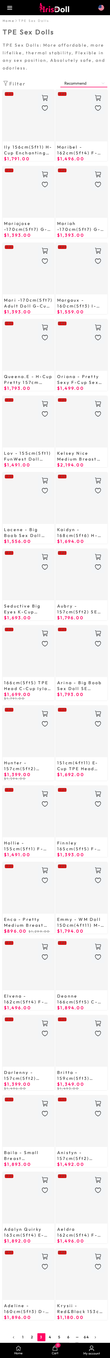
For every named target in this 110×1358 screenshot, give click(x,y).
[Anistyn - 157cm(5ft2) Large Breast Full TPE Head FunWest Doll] (81, 1121)
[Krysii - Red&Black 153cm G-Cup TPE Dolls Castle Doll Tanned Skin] (81, 1274)
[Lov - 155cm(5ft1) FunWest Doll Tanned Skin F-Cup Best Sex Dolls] (28, 422)
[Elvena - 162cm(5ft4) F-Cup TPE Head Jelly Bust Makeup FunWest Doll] (28, 964)
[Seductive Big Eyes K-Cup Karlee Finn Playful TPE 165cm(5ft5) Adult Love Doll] (28, 574)
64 (86, 1337)
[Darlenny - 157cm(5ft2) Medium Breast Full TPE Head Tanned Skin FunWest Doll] (28, 1041)
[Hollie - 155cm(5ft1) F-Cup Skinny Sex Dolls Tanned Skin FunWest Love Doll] (28, 811)
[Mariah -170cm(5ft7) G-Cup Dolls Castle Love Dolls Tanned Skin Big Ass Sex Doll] (81, 192)
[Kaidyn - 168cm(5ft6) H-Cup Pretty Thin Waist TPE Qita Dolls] (81, 498)
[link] (8, 20)
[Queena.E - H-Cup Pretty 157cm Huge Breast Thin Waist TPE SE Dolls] (28, 345)
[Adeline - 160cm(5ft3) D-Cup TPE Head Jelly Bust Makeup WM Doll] (28, 1274)
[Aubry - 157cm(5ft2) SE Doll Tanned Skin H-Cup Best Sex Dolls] (81, 574)
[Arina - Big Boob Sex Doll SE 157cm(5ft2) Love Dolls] (81, 651)
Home (8, 21)
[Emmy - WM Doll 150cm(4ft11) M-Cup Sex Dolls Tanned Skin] (81, 888)
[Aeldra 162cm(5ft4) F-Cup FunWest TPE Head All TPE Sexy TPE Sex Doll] (81, 1198)
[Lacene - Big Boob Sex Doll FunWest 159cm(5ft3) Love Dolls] (28, 498)
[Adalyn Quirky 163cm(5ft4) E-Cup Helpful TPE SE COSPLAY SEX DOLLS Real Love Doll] (28, 1198)
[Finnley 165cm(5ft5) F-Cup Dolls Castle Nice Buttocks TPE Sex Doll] (81, 811)
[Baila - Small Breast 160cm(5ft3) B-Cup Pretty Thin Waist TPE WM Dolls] (28, 1121)
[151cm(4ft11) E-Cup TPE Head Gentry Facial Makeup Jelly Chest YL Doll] (81, 731)
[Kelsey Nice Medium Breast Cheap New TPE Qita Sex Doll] (81, 422)
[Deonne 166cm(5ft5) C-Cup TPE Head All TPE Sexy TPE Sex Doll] (81, 964)
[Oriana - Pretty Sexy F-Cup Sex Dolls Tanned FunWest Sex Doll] (81, 345)
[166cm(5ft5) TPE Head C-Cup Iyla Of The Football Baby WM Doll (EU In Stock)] (28, 651)
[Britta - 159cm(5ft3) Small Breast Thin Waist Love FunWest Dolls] (81, 1041)
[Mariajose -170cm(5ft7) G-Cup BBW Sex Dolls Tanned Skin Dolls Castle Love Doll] (28, 192)
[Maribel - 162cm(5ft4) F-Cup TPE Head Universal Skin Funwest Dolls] (81, 115)
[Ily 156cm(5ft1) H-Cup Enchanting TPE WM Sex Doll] (28, 115)
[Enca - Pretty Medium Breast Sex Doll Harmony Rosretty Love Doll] (28, 888)
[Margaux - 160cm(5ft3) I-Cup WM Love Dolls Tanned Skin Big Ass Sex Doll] (81, 268)
